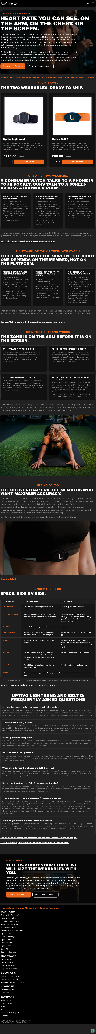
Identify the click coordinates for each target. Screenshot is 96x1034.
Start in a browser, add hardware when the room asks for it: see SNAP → (34, 842)
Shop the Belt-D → (9, 579)
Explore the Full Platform (11, 915)
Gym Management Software (13, 976)
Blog (3, 1006)
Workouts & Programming (12, 930)
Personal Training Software (12, 982)
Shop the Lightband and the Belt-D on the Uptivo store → (27, 685)
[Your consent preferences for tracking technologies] (92, 1031)
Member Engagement (10, 921)
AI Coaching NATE (8, 927)
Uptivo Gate (6, 940)
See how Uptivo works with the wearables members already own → (32, 322)
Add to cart (28, 162)
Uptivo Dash (6, 934)
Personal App (6, 943)
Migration (5, 993)
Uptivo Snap (6, 946)
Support (4, 1016)
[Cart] (88, 3)
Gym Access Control (9, 979)
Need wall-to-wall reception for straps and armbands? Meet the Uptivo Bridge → (38, 838)
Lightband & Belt (8, 963)
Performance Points (9, 924)
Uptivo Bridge (6, 959)
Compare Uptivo (8, 990)
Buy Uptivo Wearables (10, 969)
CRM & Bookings (8, 937)
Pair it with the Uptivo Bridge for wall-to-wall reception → (27, 241)
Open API (5, 949)
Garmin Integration (9, 952)
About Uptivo (6, 1000)
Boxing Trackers (7, 966)
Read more (7, 152)
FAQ (2, 1010)
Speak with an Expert (10, 1013)
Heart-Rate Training (9, 918)
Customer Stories (8, 1003)
